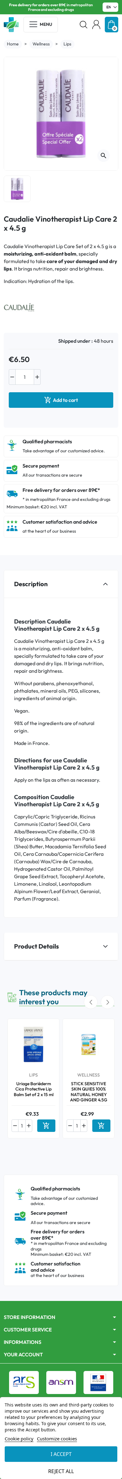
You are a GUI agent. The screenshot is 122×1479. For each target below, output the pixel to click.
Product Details (36, 946)
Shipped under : (75, 341)
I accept (61, 1454)
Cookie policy (19, 1438)
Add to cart (61, 400)
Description (31, 584)
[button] (84, 24)
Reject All (61, 1471)
